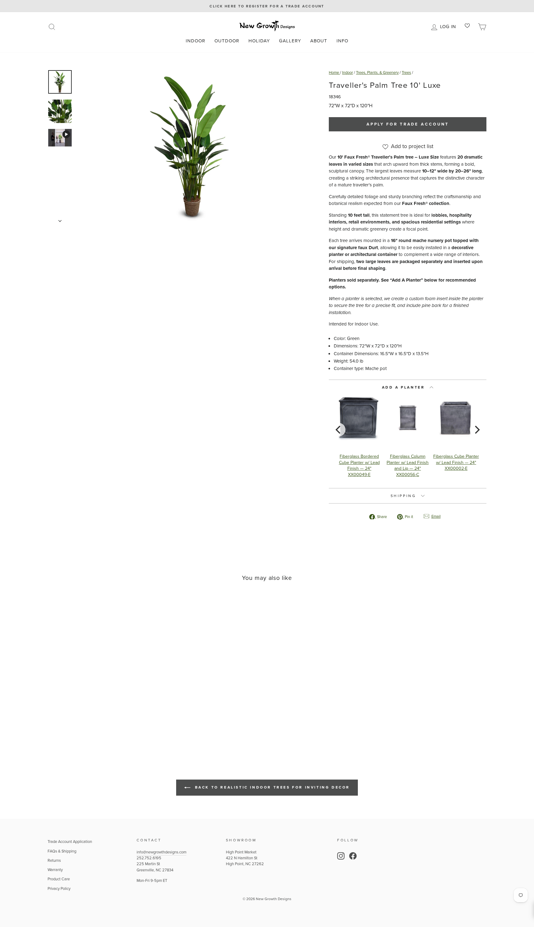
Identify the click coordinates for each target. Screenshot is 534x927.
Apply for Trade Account (408, 124)
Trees (406, 72)
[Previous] (338, 429)
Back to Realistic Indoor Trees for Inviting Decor (271, 787)
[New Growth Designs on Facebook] (353, 856)
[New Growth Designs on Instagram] (341, 856)
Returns (54, 860)
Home (334, 72)
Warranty (55, 870)
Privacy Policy (59, 888)
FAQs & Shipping (62, 851)
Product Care (59, 879)
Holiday (259, 40)
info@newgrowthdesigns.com (161, 852)
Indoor (195, 40)
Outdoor (226, 40)
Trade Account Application (70, 841)
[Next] (476, 429)
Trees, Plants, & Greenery (377, 72)
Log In (449, 26)
